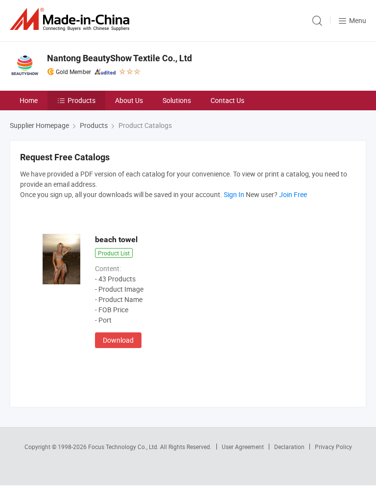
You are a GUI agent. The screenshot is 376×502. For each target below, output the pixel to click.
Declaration (289, 447)
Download (118, 340)
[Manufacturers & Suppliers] (71, 19)
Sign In (234, 194)
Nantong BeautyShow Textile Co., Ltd (119, 58)
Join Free (293, 194)
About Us (129, 100)
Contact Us (227, 100)
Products (81, 100)
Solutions (177, 100)
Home (29, 100)
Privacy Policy (333, 447)
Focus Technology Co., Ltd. (124, 447)
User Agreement (243, 447)
